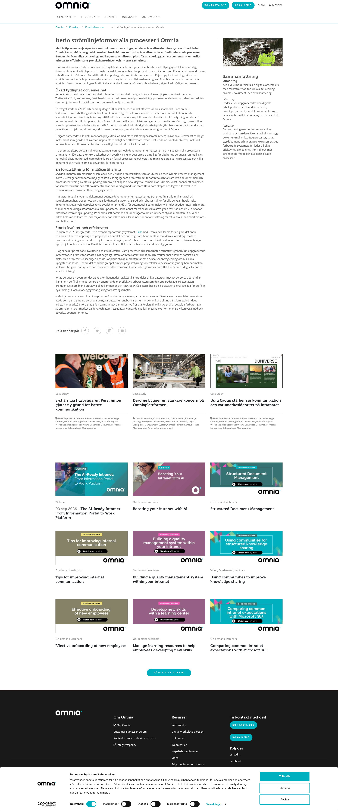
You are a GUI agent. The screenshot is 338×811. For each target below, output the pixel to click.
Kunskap (128, 17)
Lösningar (89, 17)
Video (175, 758)
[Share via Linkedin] (109, 330)
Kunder (111, 17)
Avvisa (285, 799)
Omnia (59, 27)
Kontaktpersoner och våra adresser (135, 738)
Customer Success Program (130, 731)
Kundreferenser (94, 27)
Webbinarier (179, 745)
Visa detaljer (214, 804)
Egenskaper (64, 17)
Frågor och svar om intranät (188, 764)
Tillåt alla (284, 776)
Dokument (178, 738)
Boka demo (243, 5)
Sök (263, 5)
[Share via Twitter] (97, 330)
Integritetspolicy (126, 745)
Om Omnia (149, 17)
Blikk (139, 232)
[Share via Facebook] (85, 330)
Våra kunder (179, 725)
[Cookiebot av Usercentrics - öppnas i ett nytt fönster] (46, 804)
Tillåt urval (284, 788)
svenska (277, 5)
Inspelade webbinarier (185, 751)
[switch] (126, 804)
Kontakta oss (215, 5)
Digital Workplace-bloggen (188, 731)
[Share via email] (122, 330)
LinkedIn (235, 754)
